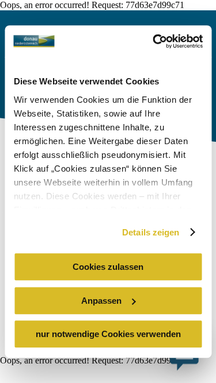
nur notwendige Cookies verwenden (108, 334)
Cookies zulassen (108, 267)
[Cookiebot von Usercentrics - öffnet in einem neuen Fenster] (154, 41)
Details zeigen (150, 232)
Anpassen (101, 300)
